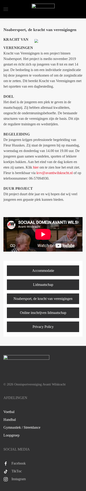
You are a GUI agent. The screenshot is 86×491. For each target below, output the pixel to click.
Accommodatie (43, 271)
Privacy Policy (43, 327)
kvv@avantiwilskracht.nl (54, 173)
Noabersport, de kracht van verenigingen (43, 299)
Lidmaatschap (43, 285)
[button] (5, 9)
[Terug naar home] (43, 9)
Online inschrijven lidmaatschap (43, 313)
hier (36, 167)
